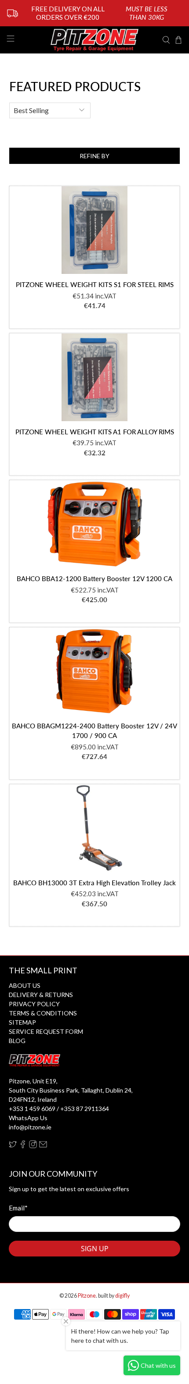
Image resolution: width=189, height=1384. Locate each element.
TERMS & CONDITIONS (43, 1013)
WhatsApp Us (28, 1117)
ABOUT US (24, 985)
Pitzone (87, 1295)
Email (18, 1208)
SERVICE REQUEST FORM (46, 1031)
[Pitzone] (94, 39)
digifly (122, 1295)
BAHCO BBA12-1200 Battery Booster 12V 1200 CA (94, 578)
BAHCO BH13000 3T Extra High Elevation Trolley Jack (94, 883)
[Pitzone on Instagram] (33, 1146)
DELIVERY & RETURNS (41, 994)
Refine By (94, 156)
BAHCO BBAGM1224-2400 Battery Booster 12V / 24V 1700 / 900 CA (94, 731)
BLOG (17, 1040)
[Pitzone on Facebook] (23, 1146)
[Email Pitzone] (43, 1146)
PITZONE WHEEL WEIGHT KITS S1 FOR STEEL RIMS (95, 284)
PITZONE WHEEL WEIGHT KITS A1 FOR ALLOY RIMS (94, 432)
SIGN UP (95, 1248)
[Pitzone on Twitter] (13, 1146)
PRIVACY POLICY (34, 1004)
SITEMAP (22, 1022)
